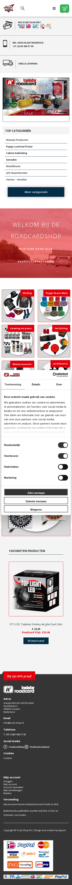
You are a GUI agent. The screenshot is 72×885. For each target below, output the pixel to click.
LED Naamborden (16, 173)
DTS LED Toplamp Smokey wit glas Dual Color (36, 624)
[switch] (63, 456)
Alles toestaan (36, 492)
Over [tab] (59, 384)
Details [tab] (36, 384)
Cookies (7, 758)
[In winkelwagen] (36, 640)
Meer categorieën (36, 192)
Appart (62, 830)
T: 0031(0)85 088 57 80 (14, 734)
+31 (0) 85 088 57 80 (23, 46)
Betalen (7, 793)
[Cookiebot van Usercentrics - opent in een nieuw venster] (52, 375)
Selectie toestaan (36, 501)
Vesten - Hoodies (16, 179)
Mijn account (10, 784)
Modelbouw (13, 166)
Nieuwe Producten (17, 140)
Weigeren (36, 509)
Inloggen (8, 781)
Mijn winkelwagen (12, 790)
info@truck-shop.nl (13, 722)
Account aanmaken (13, 787)
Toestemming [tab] (13, 384)
